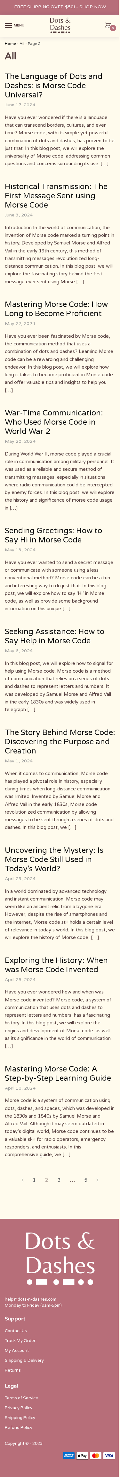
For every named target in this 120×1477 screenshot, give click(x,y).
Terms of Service (21, 1398)
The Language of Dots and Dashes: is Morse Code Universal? (53, 86)
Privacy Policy (18, 1407)
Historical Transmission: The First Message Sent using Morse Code (56, 196)
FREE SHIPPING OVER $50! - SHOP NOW (60, 7)
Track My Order (20, 1340)
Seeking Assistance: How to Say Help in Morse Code (54, 636)
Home (10, 43)
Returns (13, 1370)
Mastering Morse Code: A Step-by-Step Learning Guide (58, 1073)
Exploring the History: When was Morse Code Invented (56, 965)
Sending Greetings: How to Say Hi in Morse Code (53, 535)
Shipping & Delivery (24, 1360)
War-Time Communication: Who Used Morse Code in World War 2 (54, 422)
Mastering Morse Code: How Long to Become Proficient (56, 309)
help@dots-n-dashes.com (30, 1299)
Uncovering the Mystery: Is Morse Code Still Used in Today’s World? (54, 859)
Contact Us (16, 1330)
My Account (17, 1350)
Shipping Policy (20, 1417)
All (22, 43)
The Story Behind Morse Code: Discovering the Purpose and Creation (60, 742)
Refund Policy (18, 1427)
